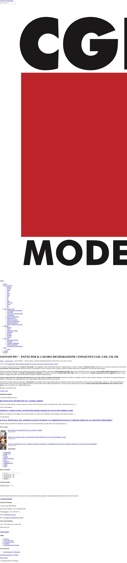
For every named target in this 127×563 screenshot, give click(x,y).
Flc (8, 298)
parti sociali (40, 364)
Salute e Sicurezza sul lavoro (15, 324)
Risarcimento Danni (12, 323)
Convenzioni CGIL (8, 542)
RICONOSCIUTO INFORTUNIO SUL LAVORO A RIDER (21, 401)
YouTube (15, 555)
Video (8, 349)
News (5, 348)
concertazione (11, 364)
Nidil (8, 301)
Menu (2, 281)
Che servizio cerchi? (9, 309)
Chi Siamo (6, 338)
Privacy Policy (4, 558)
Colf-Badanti (10, 315)
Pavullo (9, 334)
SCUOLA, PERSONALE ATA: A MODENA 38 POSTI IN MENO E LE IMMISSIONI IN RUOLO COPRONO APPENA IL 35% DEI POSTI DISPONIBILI (56, 420)
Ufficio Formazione (12, 344)
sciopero (7, 452)
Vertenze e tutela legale (13, 321)
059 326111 (5, 511)
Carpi (8, 329)
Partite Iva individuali (13, 316)
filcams (6, 461)
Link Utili (6, 539)
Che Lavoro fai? (7, 285)
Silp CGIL (10, 302)
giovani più (33, 364)
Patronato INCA (11, 318)
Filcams (9, 287)
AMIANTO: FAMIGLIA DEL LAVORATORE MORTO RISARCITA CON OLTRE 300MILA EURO (36, 410)
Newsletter (6, 543)
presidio (6, 454)
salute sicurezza (8, 458)
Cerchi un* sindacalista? (6, 0)
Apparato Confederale (13, 343)
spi (5, 464)
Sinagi (8, 304)
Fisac (8, 295)
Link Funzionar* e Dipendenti (11, 552)
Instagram (9, 555)
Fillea (8, 290)
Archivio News (9, 361)
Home (5, 284)
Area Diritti (10, 312)
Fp (7, 299)
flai (5, 466)
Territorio (6, 326)
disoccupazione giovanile (23, 364)
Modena (9, 327)
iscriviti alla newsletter (6, 499)
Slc (8, 306)
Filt (8, 292)
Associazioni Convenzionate (14, 346)
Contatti (5, 351)
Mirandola (10, 332)
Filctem (9, 288)
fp (5, 460)
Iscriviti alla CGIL (8, 540)
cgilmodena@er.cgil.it (10, 514)
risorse (56, 364)
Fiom (8, 293)
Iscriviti (5, 352)
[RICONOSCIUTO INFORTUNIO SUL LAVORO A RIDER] (3, 433)
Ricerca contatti (5, 532)
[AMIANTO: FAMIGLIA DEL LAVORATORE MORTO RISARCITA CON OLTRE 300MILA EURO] (3, 439)
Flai (8, 296)
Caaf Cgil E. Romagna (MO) (15, 313)
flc (5, 455)
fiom (5, 457)
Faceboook (3, 555)
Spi (8, 307)
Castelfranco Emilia (12, 330)
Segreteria (9, 341)
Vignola (9, 337)
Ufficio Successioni (12, 320)
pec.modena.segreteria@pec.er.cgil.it (13, 517)
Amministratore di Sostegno (14, 310)
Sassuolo (9, 335)
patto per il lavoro (49, 364)
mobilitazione (8, 463)
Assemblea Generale (12, 340)
